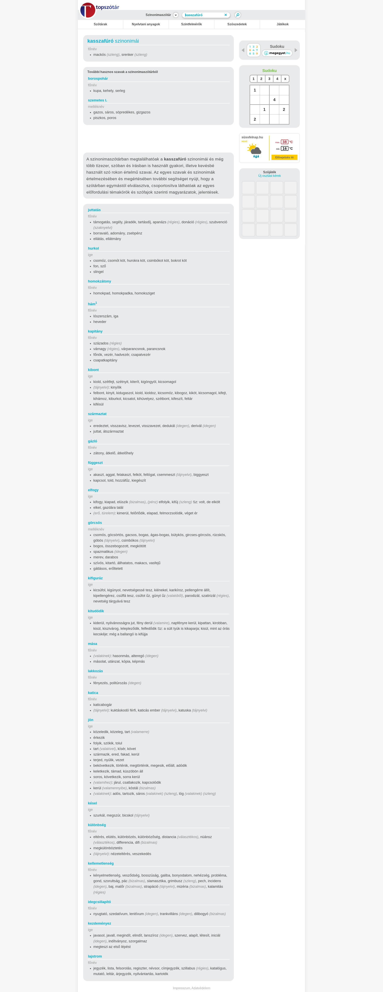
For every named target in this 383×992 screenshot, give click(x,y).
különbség (97, 825)
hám (92, 304)
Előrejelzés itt (284, 157)
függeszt (95, 463)
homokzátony (99, 281)
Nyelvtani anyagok (146, 24)
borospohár (98, 79)
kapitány (95, 331)
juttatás (94, 210)
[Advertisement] (158, 140)
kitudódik (96, 611)
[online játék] (277, 53)
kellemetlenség (101, 863)
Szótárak (100, 24)
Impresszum (181, 988)
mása (92, 644)
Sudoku (277, 46)
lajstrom (95, 956)
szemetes (97, 100)
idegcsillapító (99, 902)
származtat (97, 414)
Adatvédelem (201, 988)
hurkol (93, 248)
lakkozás (95, 671)
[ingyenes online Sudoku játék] (253, 50)
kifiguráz (95, 578)
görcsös (95, 523)
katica (93, 693)
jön (90, 720)
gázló (92, 441)
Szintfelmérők (191, 24)
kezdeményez (99, 923)
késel (92, 803)
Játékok (283, 24)
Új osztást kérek (269, 175)
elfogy (93, 490)
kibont (93, 370)
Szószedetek (237, 24)
